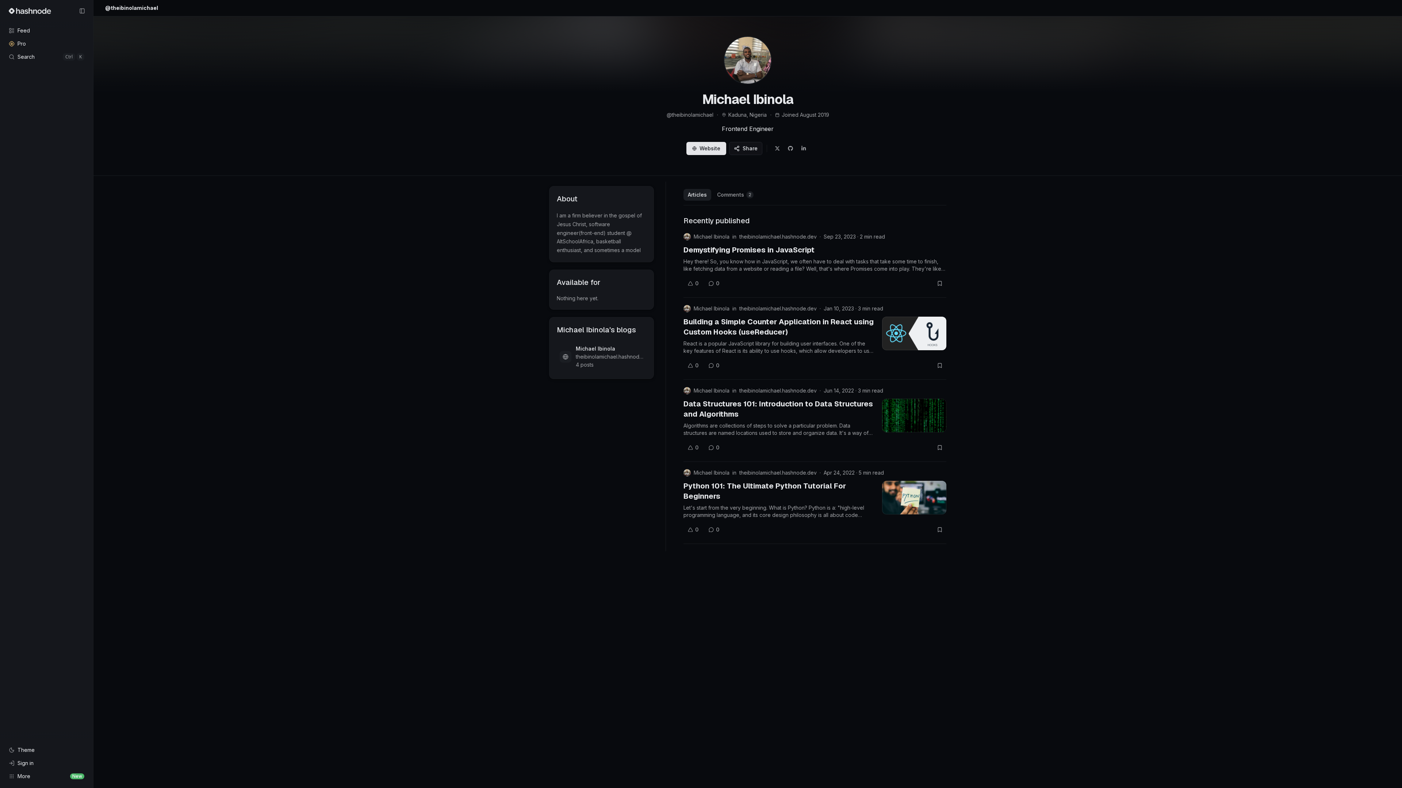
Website (710, 148)
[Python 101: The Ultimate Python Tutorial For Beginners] (914, 497)
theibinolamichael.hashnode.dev (778, 236)
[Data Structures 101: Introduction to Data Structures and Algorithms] (914, 415)
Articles (697, 195)
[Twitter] (777, 148)
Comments (734, 195)
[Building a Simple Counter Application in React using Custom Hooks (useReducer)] (914, 333)
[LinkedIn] (803, 148)
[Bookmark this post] (939, 283)
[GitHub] (790, 148)
